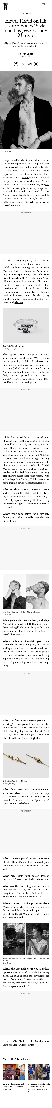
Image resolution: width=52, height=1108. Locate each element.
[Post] (23, 64)
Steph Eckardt (27, 53)
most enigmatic (32, 264)
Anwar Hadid (10, 163)
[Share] (16, 64)
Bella (40, 167)
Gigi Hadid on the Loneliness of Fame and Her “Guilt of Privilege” (26, 1043)
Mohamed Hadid (21, 624)
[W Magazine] (5, 6)
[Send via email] (36, 64)
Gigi (30, 167)
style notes (36, 483)
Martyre (19, 302)
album (25, 177)
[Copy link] (29, 64)
